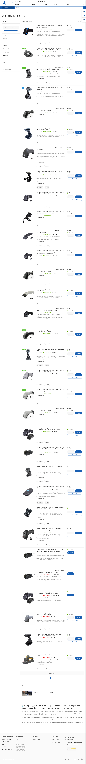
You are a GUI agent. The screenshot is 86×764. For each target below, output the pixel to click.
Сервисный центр (19, 742)
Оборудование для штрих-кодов (18, 12)
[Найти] (81, 7)
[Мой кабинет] (83, 4)
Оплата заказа (6, 741)
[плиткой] (78, 22)
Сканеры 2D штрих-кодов (33, 12)
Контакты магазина (20, 744)
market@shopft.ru (71, 739)
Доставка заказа (6, 739)
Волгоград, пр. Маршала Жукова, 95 (69, 0)
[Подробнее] (81, 692)
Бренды (4, 746)
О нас (17, 739)
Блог (3, 744)
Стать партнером (19, 741)
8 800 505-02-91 (42, 1)
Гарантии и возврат (7, 749)
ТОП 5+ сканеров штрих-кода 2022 (43, 693)
